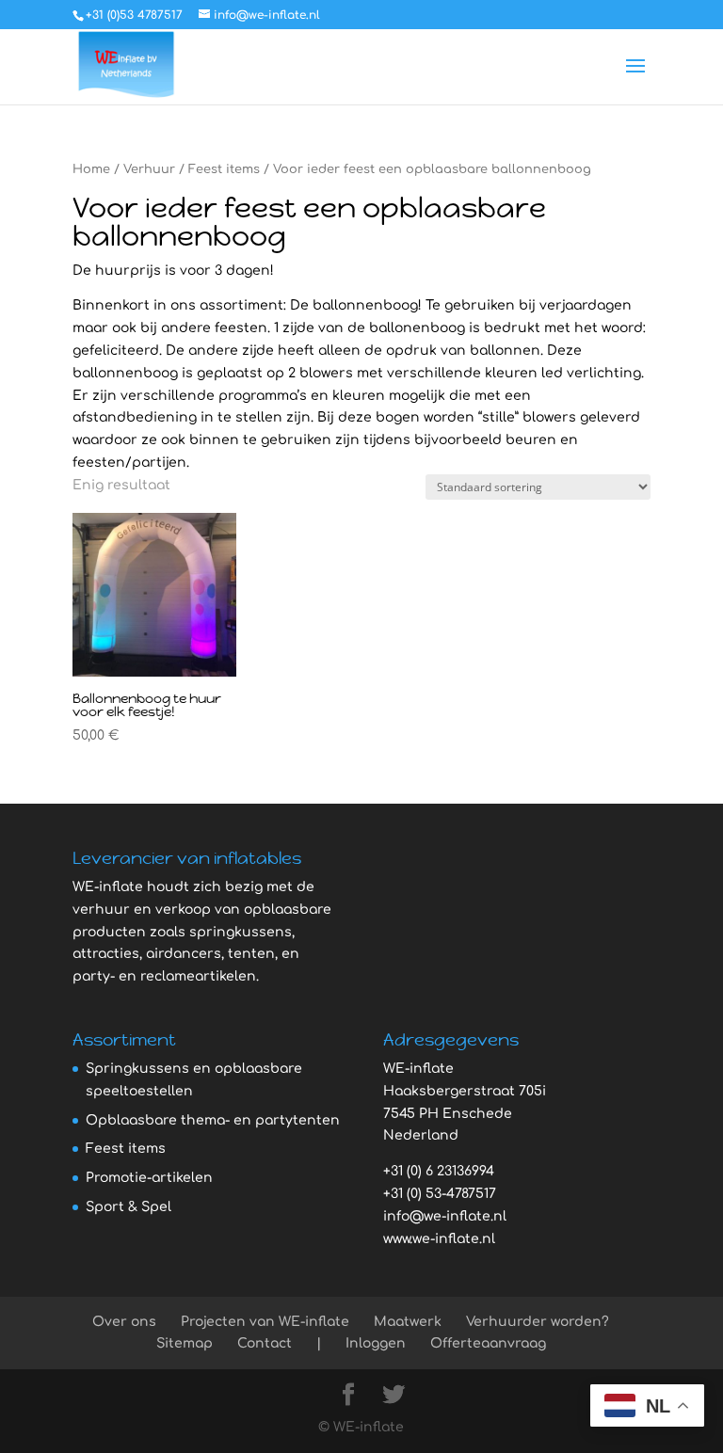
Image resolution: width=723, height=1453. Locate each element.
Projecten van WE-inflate (265, 1322)
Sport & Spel (128, 1207)
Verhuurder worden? (537, 1322)
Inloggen (375, 1343)
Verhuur (149, 169)
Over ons (124, 1322)
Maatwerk (408, 1322)
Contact (264, 1343)
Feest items (224, 169)
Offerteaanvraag (488, 1343)
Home (91, 169)
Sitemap (184, 1343)
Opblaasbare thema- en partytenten (213, 1120)
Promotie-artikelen (149, 1178)
